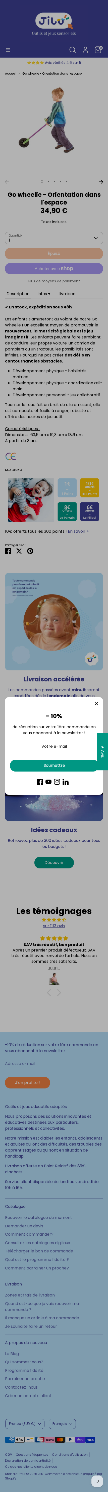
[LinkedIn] (66, 782)
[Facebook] (40, 782)
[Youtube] (48, 782)
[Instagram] (57, 782)
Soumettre (54, 765)
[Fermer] (96, 703)
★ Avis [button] (102, 751)
